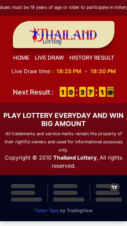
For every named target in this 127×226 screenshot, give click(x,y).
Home (21, 57)
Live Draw (49, 57)
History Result (91, 57)
